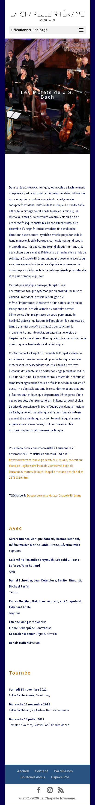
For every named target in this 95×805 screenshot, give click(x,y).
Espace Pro (60, 777)
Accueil (23, 771)
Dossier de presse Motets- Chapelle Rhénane (54, 495)
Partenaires (63, 771)
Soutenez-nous (33, 777)
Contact (41, 771)
